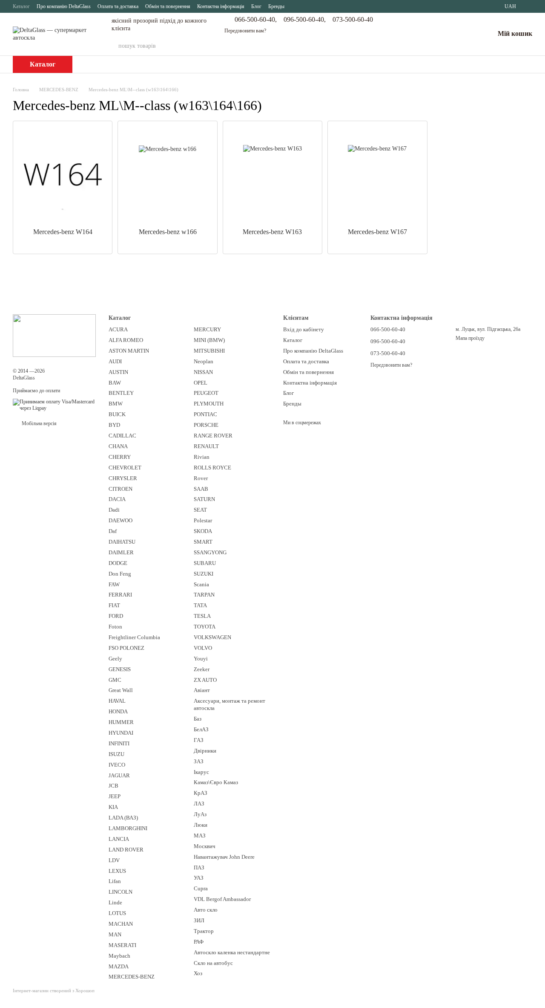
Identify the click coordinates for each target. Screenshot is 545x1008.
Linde (115, 902)
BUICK (117, 414)
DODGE (118, 563)
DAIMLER (121, 552)
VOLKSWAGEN (212, 637)
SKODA (203, 531)
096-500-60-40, (305, 19)
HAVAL (117, 701)
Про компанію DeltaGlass (64, 6)
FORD (116, 616)
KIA (113, 807)
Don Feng (120, 574)
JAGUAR (119, 775)
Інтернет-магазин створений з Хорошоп (54, 990)
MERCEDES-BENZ (132, 976)
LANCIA (119, 839)
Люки (200, 825)
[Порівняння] (443, 34)
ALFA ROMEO (126, 340)
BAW (115, 382)
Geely (115, 658)
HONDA (118, 711)
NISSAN (203, 372)
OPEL (200, 382)
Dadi (114, 510)
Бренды (276, 6)
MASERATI (122, 945)
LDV (114, 860)
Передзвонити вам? (245, 31)
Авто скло (206, 910)
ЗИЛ (199, 920)
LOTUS (117, 913)
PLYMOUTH (209, 403)
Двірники (205, 750)
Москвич (204, 846)
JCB (113, 785)
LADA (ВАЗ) (123, 817)
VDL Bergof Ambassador (222, 899)
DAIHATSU (122, 542)
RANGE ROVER (213, 435)
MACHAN (121, 924)
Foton (115, 626)
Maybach (119, 956)
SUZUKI (203, 574)
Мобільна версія (38, 423)
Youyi (201, 658)
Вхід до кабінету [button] (303, 329)
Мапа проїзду (470, 338)
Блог (256, 6)
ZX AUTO (205, 680)
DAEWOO (120, 520)
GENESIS (120, 669)
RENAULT (206, 446)
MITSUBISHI (209, 351)
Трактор (204, 931)
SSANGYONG (210, 552)
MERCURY (207, 329)
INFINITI (119, 743)
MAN (115, 934)
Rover (201, 478)
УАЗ (199, 878)
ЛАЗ (199, 803)
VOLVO (203, 648)
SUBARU (205, 563)
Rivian (201, 457)
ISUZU (116, 754)
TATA (200, 605)
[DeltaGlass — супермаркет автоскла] (54, 335)
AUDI (115, 361)
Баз (197, 718)
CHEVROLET (125, 467)
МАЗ (200, 835)
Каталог (21, 6)
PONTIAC (205, 414)
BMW (116, 403)
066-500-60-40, (256, 19)
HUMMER (121, 722)
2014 (23, 371)
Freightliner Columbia (134, 637)
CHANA (118, 446)
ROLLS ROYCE (212, 467)
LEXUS (117, 871)
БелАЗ (201, 729)
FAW (114, 584)
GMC (115, 680)
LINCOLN (120, 892)
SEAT (200, 510)
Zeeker (201, 669)
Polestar (203, 520)
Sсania (201, 584)
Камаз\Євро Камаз (216, 782)
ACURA (118, 329)
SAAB (201, 489)
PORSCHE (206, 425)
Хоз (198, 973)
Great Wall (121, 690)
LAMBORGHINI (128, 828)
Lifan (115, 881)
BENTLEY (121, 393)
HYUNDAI (121, 733)
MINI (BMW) (209, 340)
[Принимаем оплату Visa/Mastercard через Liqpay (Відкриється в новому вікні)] (54, 405)
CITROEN (120, 489)
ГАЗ (199, 740)
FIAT (114, 605)
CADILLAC (122, 435)
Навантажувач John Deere (224, 857)
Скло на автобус (213, 963)
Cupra (201, 888)
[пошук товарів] (394, 46)
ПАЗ (199, 867)
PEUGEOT (206, 393)
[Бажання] (465, 34)
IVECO (117, 765)
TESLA (202, 616)
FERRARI (120, 594)
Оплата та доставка (118, 6)
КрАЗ (200, 793)
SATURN (204, 499)
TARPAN (204, 594)
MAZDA (119, 966)
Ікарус (201, 772)
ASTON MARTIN (129, 351)
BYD (114, 425)
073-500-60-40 (353, 19)
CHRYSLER (123, 478)
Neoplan (203, 361)
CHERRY (120, 457)
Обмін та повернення (167, 6)
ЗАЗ (199, 761)
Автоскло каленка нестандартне (232, 952)
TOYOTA (204, 626)
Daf (113, 531)
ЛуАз (200, 814)
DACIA (117, 499)
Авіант (202, 690)
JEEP (114, 796)
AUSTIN (118, 372)
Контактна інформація (220, 6)
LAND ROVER (126, 849)
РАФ (199, 941)
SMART (203, 542)
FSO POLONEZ (126, 648)
